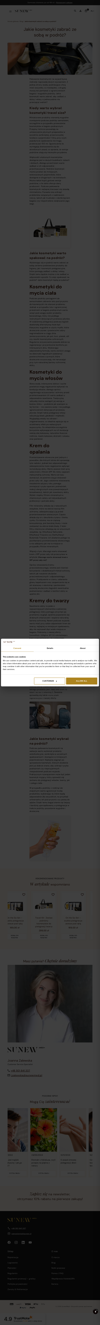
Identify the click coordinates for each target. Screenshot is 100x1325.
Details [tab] (50, 648)
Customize (48, 681)
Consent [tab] (17, 648)
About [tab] (83, 648)
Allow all (81, 681)
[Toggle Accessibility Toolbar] (95, 1311)
